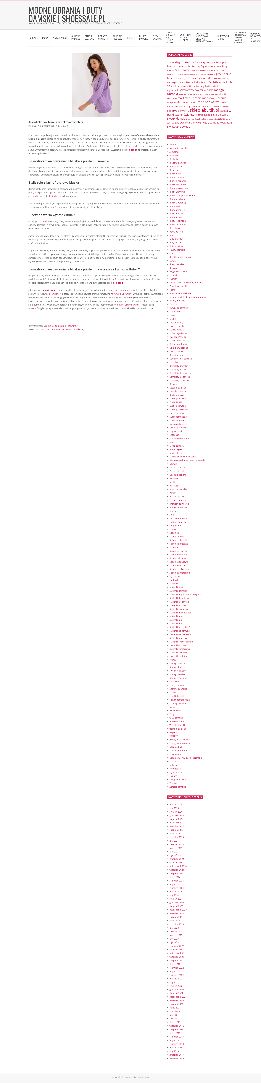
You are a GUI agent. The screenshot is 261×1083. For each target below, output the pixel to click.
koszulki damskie (178, 391)
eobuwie (173, 275)
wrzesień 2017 (176, 1058)
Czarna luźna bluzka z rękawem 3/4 (62, 325)
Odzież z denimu (178, 474)
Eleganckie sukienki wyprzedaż (201, 70)
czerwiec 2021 (176, 1011)
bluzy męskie (176, 217)
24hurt (170, 62)
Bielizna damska (177, 162)
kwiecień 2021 (176, 1018)
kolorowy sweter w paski (197, 90)
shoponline (175, 525)
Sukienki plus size (178, 638)
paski (172, 482)
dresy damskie (176, 264)
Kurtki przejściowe (178, 409)
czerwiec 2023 (176, 924)
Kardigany (174, 311)
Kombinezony (176, 355)
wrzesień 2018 (176, 1025)
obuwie (64, 126)
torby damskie (176, 721)
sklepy (172, 529)
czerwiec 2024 (176, 880)
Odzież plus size (177, 471)
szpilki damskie (177, 696)
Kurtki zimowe (176, 420)
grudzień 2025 (176, 815)
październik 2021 (178, 996)
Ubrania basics (177, 746)
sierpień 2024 (176, 873)
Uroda (172, 761)
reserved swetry (178, 111)
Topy (171, 714)
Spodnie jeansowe (178, 561)
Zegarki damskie (177, 786)
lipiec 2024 (174, 877)
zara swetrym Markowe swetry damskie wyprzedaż (203, 122)
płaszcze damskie (178, 489)
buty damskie (176, 238)
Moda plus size (177, 453)
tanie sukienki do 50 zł (209, 114)
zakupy (173, 775)
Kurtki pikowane (177, 405)
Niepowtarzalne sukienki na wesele (187, 460)
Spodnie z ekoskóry (179, 569)
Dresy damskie (132, 304)
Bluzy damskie (176, 213)
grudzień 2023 (176, 902)
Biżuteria (174, 170)
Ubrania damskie (178, 750)
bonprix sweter (177, 66)
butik (119, 304)
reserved (173, 511)
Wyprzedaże (175, 772)
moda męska (175, 449)
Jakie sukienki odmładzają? (191, 86)
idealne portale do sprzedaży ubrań (187, 297)
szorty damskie (177, 685)
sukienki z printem (178, 656)
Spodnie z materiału (179, 572)
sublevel (173, 580)
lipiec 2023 (174, 920)
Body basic (174, 228)
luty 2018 (174, 1051)
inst (176, 82)
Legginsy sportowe (178, 427)
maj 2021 (174, 1014)
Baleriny (173, 155)
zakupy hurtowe (177, 779)
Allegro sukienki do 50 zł (187, 62)
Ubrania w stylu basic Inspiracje (185, 757)
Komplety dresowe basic (181, 373)
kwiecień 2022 (176, 975)
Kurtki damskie (177, 395)
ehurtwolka (182, 70)
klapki (172, 315)
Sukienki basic (176, 587)
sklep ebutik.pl (204, 110)
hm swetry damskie (199, 78)
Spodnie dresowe (178, 558)
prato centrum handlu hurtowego (215, 106)
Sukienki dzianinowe (179, 598)
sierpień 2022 (176, 960)
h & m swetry (176, 78)
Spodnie (173, 547)
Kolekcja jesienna (178, 333)
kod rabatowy (176, 322)
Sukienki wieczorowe (179, 648)
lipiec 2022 (174, 964)
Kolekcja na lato (177, 340)
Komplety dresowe (178, 369)
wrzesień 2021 (176, 1000)
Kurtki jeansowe (177, 398)
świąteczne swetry (178, 126)
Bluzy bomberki (177, 209)
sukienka (132, 149)
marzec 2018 (175, 1047)
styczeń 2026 (175, 811)
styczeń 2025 (175, 855)
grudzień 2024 (176, 858)
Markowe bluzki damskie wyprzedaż (194, 94)
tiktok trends (175, 710)
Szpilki (172, 692)
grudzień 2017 (176, 1054)
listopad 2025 (176, 819)
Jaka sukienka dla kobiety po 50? (196, 82)
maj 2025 (174, 840)
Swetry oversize (177, 674)
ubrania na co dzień (210, 119)
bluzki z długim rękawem (182, 195)
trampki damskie (177, 728)
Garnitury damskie (178, 286)
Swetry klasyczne (178, 670)
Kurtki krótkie (176, 402)
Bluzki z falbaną (177, 199)
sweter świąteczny (185, 114)
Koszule (173, 384)
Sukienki (173, 583)
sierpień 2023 (176, 917)
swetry (172, 659)
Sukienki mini (176, 623)
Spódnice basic (177, 536)
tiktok (172, 707)
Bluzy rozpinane (177, 220)
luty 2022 (174, 982)
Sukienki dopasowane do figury (185, 594)
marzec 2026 (175, 804)
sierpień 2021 (176, 1004)
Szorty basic (175, 681)
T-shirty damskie (177, 703)
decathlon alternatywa (180, 257)
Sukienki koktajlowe (179, 609)
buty (198, 66)
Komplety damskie (178, 365)
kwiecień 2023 (176, 931)
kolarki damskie (177, 326)
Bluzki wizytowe (177, 191)
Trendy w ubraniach (179, 743)
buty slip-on (175, 242)
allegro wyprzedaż (210, 62)
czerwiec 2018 (176, 1036)
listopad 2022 (176, 949)
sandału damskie (178, 518)
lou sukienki (117, 282)
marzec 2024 (175, 891)
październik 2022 (178, 953)
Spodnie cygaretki (178, 551)
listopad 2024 (176, 862)
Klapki (172, 318)
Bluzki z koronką (177, 202)
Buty (171, 235)
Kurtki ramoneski (178, 416)
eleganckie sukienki (179, 271)
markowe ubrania (189, 98)
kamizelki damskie (178, 307)
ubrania (32, 308)
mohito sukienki (189, 102)
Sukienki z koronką (178, 652)
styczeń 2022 (175, 985)
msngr (188, 106)
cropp (172, 253)
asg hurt (223, 62)
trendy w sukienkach (179, 739)
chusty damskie (177, 249)
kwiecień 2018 (176, 1043)
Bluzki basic (175, 173)
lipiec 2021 (174, 1007)
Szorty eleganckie (178, 688)
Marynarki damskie (179, 438)
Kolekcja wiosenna (178, 347)
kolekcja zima (176, 351)
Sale (171, 514)
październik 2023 (178, 909)
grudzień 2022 (176, 946)
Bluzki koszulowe (178, 184)
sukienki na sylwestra (180, 634)
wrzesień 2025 (176, 826)
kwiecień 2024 (176, 887)
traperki (173, 732)
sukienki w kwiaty (178, 645)
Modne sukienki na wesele (182, 456)
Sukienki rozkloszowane (181, 641)
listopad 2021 (176, 993)
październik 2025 (178, 822)
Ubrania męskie (177, 754)
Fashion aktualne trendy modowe (186, 282)
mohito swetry (208, 102)
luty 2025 (174, 851)
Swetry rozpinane (178, 677)
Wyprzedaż (175, 768)
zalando (221, 118)
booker (191, 66)
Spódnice (174, 532)
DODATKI (174, 260)
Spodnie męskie (177, 565)
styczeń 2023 (175, 942)
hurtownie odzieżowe (180, 293)
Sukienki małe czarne (180, 612)
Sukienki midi (176, 619)
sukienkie (52, 293)
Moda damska (176, 445)
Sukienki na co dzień (179, 627)
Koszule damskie (177, 387)
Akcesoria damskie (178, 148)
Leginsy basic (176, 431)
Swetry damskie (177, 663)
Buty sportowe (176, 246)
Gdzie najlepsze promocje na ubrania (200, 74)
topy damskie (176, 717)
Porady (172, 492)
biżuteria (52, 196)
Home (172, 289)
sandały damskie (177, 521)
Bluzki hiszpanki (177, 180)
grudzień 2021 (176, 989)
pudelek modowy (178, 507)
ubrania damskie (195, 119)
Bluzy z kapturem (178, 224)
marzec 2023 (175, 935)
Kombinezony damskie (180, 358)
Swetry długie (176, 667)
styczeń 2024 (175, 898)
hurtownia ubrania (120, 293)
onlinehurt (196, 106)
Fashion (173, 278)
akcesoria (33, 196)
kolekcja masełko (177, 336)
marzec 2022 (175, 978)
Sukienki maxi (176, 616)
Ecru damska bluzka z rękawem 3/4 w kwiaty (62, 329)
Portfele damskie (177, 500)
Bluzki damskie (177, 177)
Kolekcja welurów (178, 344)
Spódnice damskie (178, 540)
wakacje (173, 765)
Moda (172, 442)
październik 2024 (178, 866)
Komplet (173, 362)
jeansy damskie (177, 300)
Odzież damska (177, 467)
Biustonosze (175, 166)
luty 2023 (174, 938)
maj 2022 (174, 971)
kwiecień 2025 (176, 844)
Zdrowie (173, 783)
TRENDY (173, 736)
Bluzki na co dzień (178, 188)
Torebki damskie (177, 725)
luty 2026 (174, 808)
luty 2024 (174, 895)
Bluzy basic (175, 206)
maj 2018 (174, 1040)
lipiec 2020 (174, 1022)
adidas (172, 144)
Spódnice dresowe (178, 543)
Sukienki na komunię (179, 630)
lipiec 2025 (174, 833)
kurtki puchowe (177, 413)
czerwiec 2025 (176, 837)
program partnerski (179, 503)
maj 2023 (174, 927)
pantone (173, 478)
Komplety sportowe (179, 380)
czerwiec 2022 (176, 967)
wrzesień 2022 (176, 956)
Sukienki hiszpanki (178, 605)
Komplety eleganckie (179, 376)
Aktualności (175, 151)
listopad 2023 (176, 906)
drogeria (173, 268)
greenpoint (223, 74)
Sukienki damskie (178, 590)
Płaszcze (173, 485)
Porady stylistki (177, 496)
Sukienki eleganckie (179, 601)
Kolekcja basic (176, 329)
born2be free (176, 231)
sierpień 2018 (176, 1029)
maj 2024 (174, 884)
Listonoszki (174, 434)
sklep (43, 221)
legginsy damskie (178, 424)
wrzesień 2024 (176, 869)
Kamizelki (174, 304)
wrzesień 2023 (176, 913)
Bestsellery (174, 159)
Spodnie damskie (178, 554)
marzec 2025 (175, 848)
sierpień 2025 (176, 829)
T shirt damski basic (179, 699)
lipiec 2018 (174, 1033)
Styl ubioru (174, 576)
